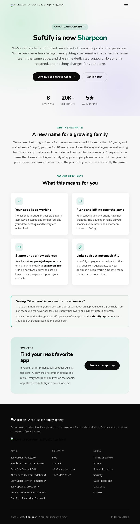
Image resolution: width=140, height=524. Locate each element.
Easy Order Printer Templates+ (28, 480)
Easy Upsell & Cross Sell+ (25, 486)
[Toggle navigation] (126, 6)
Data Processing (102, 480)
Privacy (97, 463)
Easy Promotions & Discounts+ (28, 492)
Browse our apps (100, 365)
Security (97, 475)
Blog (54, 457)
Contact (56, 463)
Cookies (97, 492)
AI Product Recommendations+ (28, 475)
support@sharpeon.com (45, 261)
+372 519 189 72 (61, 475)
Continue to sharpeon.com (54, 76)
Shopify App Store (103, 316)
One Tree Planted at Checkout (28, 498)
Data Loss (99, 486)
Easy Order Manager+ (23, 457)
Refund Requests (103, 469)
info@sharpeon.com (63, 469)
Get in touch (94, 76)
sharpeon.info (53, 265)
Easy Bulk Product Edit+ (24, 469)
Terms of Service (103, 457)
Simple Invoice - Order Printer (27, 463)
